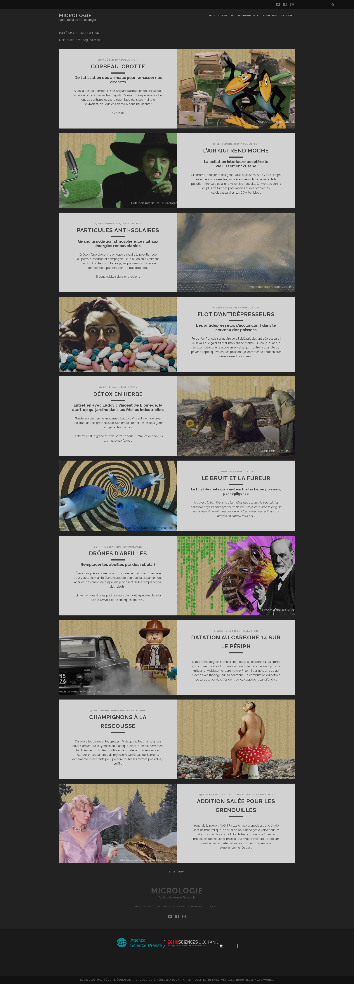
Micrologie (75, 15)
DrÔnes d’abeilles (118, 553)
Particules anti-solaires (118, 230)
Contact (288, 15)
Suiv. (181, 871)
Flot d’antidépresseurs (236, 314)
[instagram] (292, 4)
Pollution (129, 59)
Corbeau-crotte (118, 66)
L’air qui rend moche (236, 150)
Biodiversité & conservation (251, 794)
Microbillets (248, 15)
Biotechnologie (129, 546)
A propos (270, 15)
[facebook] (285, 4)
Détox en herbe (118, 394)
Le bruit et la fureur (236, 478)
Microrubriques (221, 15)
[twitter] (278, 4)
